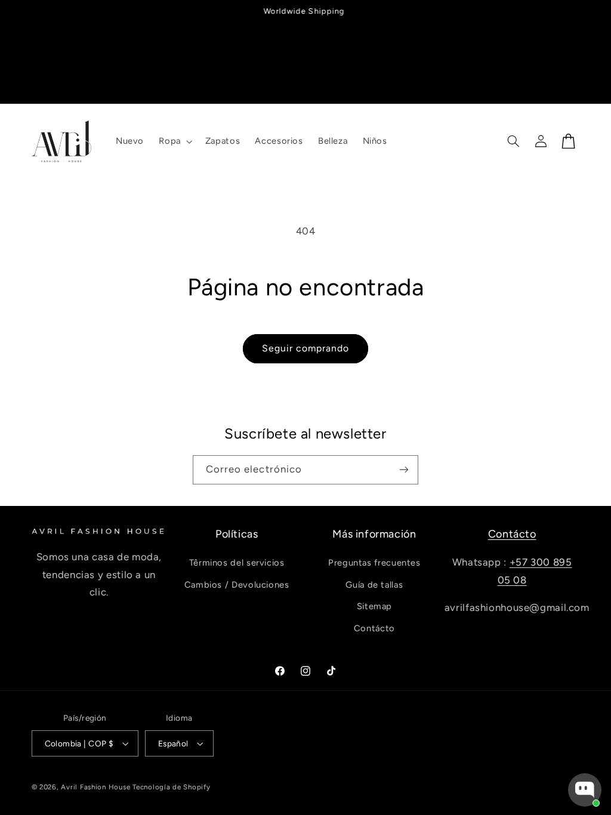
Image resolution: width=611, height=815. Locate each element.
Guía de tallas (374, 584)
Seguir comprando (306, 348)
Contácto (374, 628)
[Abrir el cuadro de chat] (584, 790)
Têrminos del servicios (237, 562)
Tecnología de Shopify (171, 787)
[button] (175, 141)
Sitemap (374, 606)
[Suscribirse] (404, 469)
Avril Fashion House (95, 787)
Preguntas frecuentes (374, 562)
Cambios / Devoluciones (236, 584)
